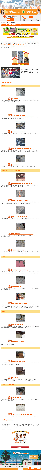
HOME (2, 22)
